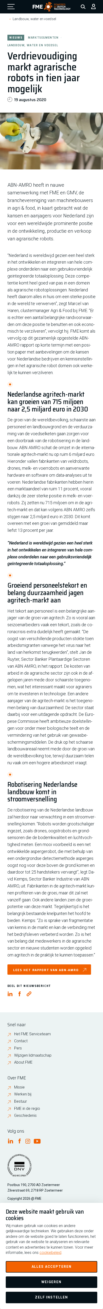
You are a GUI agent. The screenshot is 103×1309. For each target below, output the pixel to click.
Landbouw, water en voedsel (34, 19)
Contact (21, 1041)
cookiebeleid (50, 1252)
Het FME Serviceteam (32, 1034)
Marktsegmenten (43, 37)
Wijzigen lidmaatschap (33, 1055)
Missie (19, 1087)
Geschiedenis (25, 1115)
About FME (23, 1062)
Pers (18, 1048)
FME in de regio (27, 1108)
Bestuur (20, 1101)
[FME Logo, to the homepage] (51, 7)
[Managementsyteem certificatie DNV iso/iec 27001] (19, 1168)
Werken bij (22, 1094)
